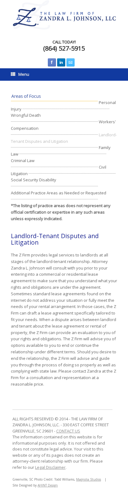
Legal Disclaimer (50, 467)
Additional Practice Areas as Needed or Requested (58, 193)
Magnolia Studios (88, 479)
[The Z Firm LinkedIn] (61, 62)
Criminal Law (22, 160)
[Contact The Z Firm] (70, 62)
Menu (23, 74)
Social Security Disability (33, 180)
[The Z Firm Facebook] (52, 62)
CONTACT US (68, 431)
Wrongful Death (26, 115)
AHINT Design (48, 485)
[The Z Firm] (64, 15)
